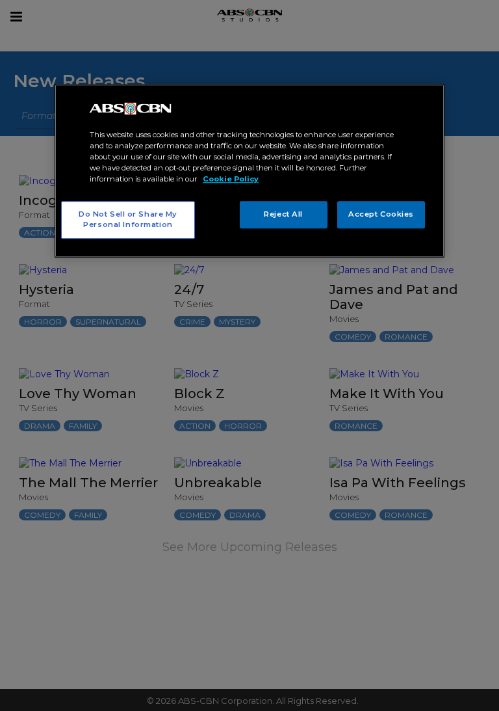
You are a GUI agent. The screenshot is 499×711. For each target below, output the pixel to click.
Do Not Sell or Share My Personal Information (128, 220)
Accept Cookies (381, 214)
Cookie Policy (231, 178)
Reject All (283, 214)
